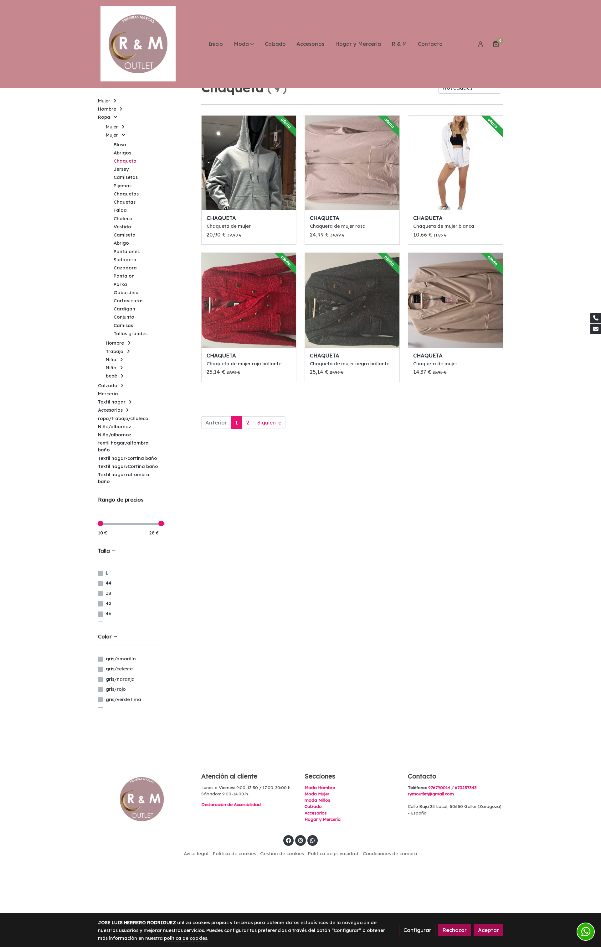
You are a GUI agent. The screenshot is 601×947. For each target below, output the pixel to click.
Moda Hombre (320, 787)
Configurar (417, 930)
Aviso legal (196, 853)
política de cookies (185, 938)
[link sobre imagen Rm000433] (249, 300)
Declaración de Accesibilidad (231, 804)
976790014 (439, 787)
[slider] (100, 523)
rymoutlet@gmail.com (431, 793)
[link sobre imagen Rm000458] (455, 163)
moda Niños (317, 800)
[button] (244, 44)
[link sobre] (145, 799)
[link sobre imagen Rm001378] (249, 163)
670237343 (466, 787)
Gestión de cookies (282, 853)
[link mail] (595, 329)
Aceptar (488, 930)
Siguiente (269, 422)
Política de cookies (234, 853)
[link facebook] (288, 840)
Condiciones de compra (390, 853)
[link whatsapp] (313, 840)
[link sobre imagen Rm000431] (352, 300)
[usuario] (480, 44)
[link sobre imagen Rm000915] (455, 300)
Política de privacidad (333, 853)
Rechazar (454, 930)
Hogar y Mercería (323, 819)
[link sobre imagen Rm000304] (352, 163)
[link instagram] (300, 840)
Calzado (313, 806)
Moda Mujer (317, 793)
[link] (138, 43)
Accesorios (316, 812)
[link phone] (595, 318)
